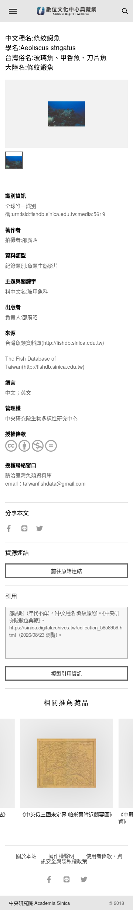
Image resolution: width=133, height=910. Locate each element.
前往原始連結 (66, 570)
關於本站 (26, 855)
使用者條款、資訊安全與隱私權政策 (81, 858)
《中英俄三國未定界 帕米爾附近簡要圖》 (67, 814)
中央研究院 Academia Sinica (39, 902)
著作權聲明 (61, 855)
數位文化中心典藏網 (66, 11)
